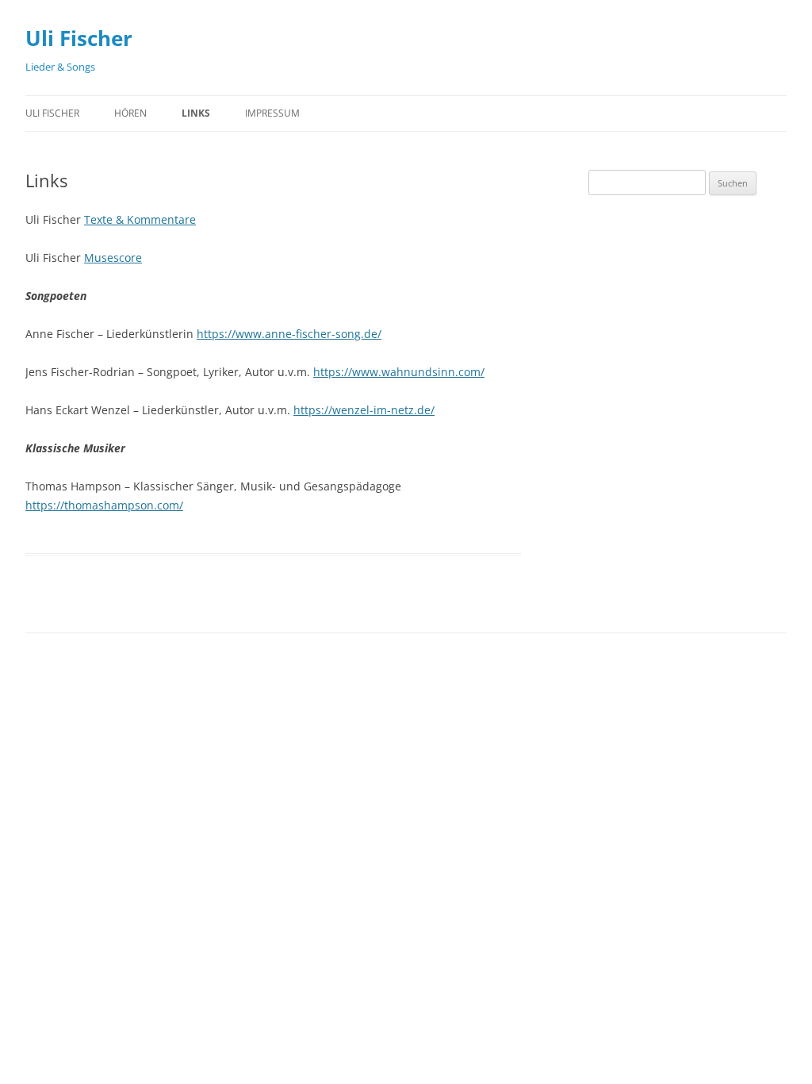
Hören (130, 113)
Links (196, 113)
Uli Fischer (78, 38)
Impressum (272, 113)
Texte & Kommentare (140, 219)
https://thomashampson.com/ (104, 505)
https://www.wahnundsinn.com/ (399, 371)
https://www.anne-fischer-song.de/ (289, 333)
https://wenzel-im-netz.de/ (364, 409)
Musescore (113, 257)
